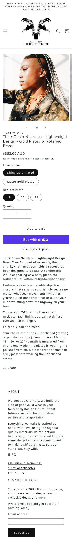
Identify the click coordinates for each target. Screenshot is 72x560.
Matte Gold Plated (21, 181)
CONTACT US (16, 473)
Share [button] (12, 368)
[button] (5, 31)
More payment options (36, 249)
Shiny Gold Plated (20, 172)
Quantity (8, 206)
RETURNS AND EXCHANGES (25, 463)
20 (23, 197)
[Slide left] (26, 127)
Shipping (23, 158)
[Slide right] (45, 127)
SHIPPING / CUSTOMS (21, 468)
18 (9, 197)
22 (36, 197)
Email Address (18, 514)
